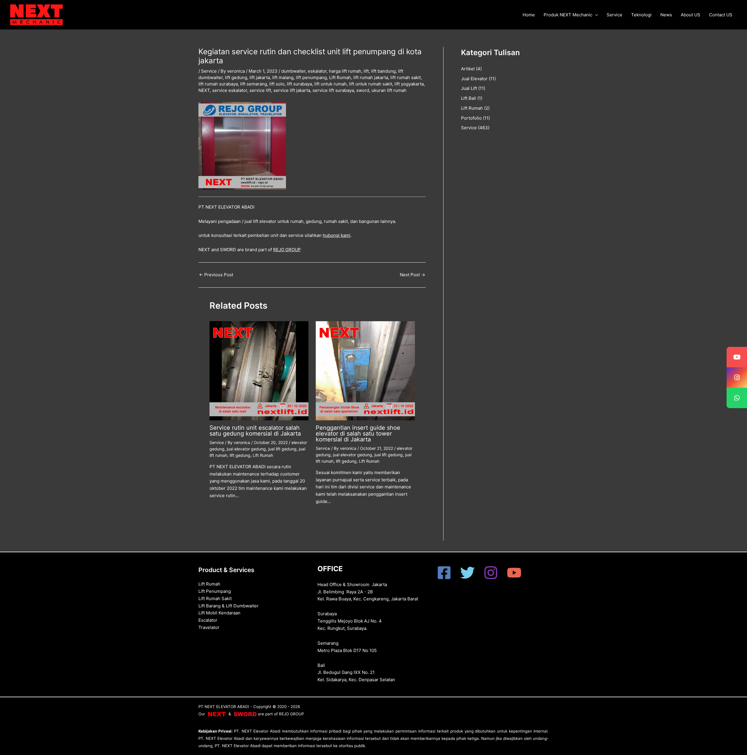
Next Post (412, 274)
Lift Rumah (340, 77)
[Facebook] (444, 572)
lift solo (277, 84)
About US (690, 15)
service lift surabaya (333, 90)
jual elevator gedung (246, 448)
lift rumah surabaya (218, 84)
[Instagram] (491, 572)
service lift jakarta (291, 90)
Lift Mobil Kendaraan (219, 613)
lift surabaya (299, 84)
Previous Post (216, 274)
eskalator (317, 71)
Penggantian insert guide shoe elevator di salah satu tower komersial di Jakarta (358, 433)
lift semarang (253, 84)
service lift (260, 90)
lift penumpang (311, 77)
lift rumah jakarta (370, 77)
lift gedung (236, 77)
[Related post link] (218, 510)
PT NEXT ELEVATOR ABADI (223, 706)
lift (366, 71)
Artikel (468, 68)
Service (614, 15)
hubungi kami (336, 235)
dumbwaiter (293, 71)
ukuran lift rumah (388, 90)
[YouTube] (514, 572)
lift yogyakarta (409, 84)
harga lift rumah (345, 71)
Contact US (720, 15)
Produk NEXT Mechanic (568, 15)
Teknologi (641, 15)
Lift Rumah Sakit (215, 598)
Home (529, 15)
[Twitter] (467, 572)
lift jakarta (259, 77)
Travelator (208, 627)
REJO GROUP (287, 249)
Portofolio (471, 118)
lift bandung (383, 71)
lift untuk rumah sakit (370, 84)
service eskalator (229, 90)
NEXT (204, 90)
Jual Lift (469, 88)
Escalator (207, 620)
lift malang (283, 77)
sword (362, 90)
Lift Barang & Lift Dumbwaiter (228, 606)
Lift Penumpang (214, 591)
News (666, 15)
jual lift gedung (282, 448)
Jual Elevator (474, 78)
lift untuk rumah (330, 84)
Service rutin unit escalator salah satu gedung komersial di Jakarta (255, 430)
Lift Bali (468, 98)
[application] (595, 15)
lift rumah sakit (405, 77)
